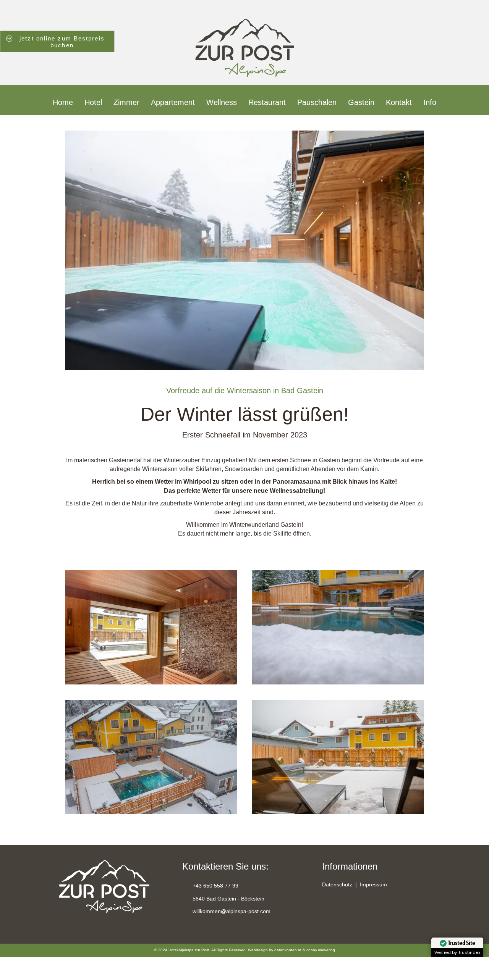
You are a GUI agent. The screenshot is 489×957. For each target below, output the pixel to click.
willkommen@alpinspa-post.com (231, 911)
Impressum (373, 884)
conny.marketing (320, 950)
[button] (328, 909)
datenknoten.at (287, 950)
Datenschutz (337, 884)
